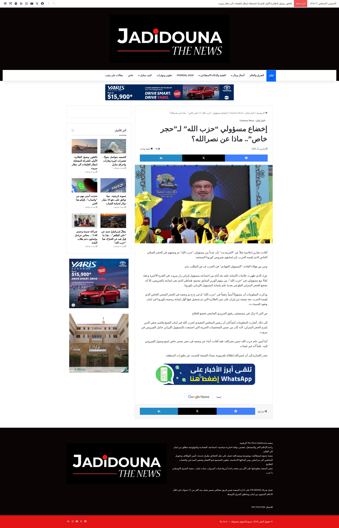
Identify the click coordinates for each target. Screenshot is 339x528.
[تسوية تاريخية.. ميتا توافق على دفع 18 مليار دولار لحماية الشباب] (113, 185)
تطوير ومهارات (164, 75)
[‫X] (203, 158)
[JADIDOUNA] (170, 39)
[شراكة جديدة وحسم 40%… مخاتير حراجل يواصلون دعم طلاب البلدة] (84, 220)
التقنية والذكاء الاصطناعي (213, 75)
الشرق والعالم (257, 75)
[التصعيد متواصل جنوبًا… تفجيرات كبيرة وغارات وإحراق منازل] (113, 146)
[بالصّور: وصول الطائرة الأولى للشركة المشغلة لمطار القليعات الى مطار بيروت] (84, 146)
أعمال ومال (239, 75)
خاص (130, 75)
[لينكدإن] (161, 158)
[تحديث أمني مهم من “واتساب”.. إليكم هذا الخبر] (84, 185)
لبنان (271, 75)
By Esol (223, 521)
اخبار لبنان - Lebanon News (242, 113)
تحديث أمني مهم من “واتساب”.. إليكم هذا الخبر (86, 200)
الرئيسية (261, 113)
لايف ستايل (146, 75)
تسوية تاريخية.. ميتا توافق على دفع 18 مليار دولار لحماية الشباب (114, 200)
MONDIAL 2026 (185, 75)
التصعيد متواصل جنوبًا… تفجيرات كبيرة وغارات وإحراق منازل (114, 161)
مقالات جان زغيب (114, 75)
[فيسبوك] (246, 158)
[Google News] (199, 397)
